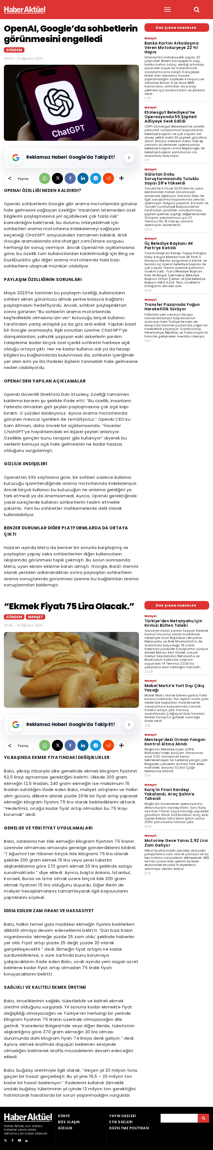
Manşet (150, 38)
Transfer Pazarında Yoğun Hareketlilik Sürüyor (172, 307)
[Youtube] (19, 1141)
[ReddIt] (108, 178)
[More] (121, 178)
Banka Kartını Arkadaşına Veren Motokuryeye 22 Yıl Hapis (171, 47)
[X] (57, 178)
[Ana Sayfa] (24, 10)
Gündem (14, 50)
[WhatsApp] (44, 178)
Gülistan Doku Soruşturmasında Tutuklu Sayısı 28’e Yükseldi (171, 178)
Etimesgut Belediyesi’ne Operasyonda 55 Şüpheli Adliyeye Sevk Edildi (170, 117)
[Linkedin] (82, 178)
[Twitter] (5, 1141)
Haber (8, 1126)
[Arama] (203, 1118)
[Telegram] (95, 178)
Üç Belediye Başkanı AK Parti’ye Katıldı (168, 246)
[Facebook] (70, 178)
